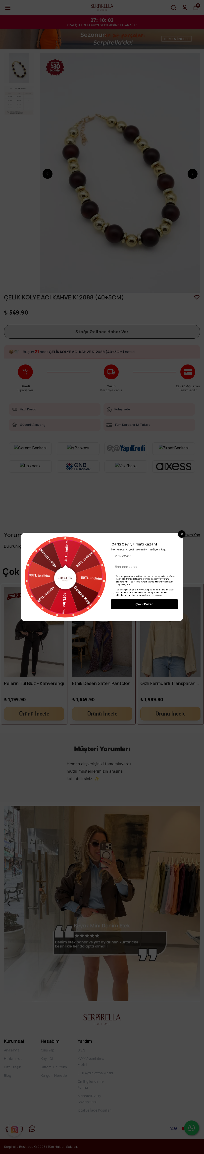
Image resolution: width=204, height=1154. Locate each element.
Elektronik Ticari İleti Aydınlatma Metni (139, 581)
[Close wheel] (182, 534)
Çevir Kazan (144, 604)
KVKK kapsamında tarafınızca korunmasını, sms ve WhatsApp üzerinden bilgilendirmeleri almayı (145, 592)
